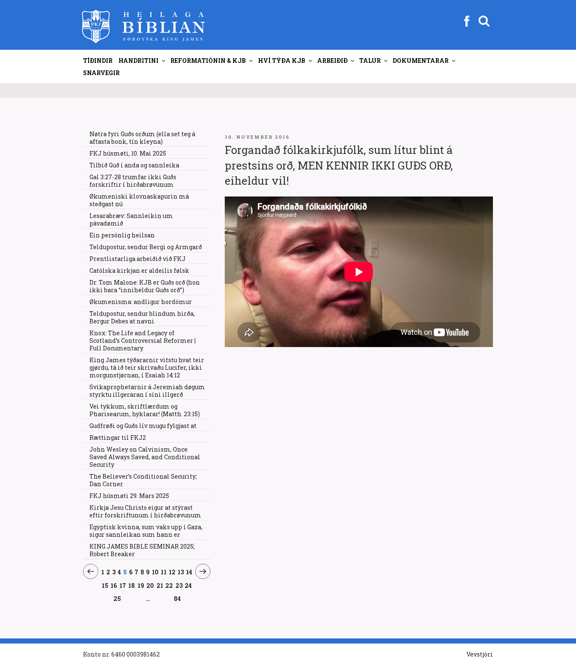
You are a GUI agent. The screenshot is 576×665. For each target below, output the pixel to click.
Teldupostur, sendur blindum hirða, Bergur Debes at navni (142, 317)
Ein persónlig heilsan (122, 235)
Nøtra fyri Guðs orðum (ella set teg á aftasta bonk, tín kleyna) (142, 137)
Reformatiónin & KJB (208, 61)
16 (114, 585)
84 (177, 599)
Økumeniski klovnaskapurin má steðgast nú (139, 200)
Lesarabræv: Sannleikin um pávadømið (131, 219)
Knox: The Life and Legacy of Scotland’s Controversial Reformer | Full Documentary (142, 340)
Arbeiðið (332, 61)
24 (188, 585)
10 (155, 572)
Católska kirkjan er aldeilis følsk (139, 271)
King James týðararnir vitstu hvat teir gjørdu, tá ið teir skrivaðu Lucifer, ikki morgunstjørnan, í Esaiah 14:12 (146, 367)
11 (163, 572)
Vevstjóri (479, 654)
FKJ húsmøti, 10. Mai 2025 (127, 153)
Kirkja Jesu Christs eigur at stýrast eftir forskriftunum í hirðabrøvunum (145, 511)
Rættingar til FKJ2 (117, 437)
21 (160, 585)
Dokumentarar (421, 61)
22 (169, 585)
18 (132, 585)
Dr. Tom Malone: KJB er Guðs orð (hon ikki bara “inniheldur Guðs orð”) (144, 286)
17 (123, 585)
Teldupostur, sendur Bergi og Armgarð (145, 247)
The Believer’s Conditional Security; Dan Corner (143, 480)
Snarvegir (101, 73)
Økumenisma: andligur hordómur (140, 302)
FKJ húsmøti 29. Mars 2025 (129, 496)
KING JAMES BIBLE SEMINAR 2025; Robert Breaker (142, 550)
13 (181, 572)
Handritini (138, 61)
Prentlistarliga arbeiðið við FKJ (137, 259)
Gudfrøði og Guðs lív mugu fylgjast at (142, 426)
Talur (370, 61)
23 (179, 585)
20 (150, 585)
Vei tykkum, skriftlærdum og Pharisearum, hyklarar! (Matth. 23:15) (144, 410)
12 (172, 572)
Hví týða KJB (281, 61)
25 (117, 598)
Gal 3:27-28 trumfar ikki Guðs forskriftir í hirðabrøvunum (132, 180)
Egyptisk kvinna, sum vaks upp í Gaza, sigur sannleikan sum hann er (145, 530)
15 (105, 585)
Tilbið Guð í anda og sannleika (134, 165)
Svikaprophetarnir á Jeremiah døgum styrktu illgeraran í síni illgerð (147, 390)
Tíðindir (98, 61)
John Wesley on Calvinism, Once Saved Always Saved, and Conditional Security (144, 456)
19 (141, 585)
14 (189, 572)
